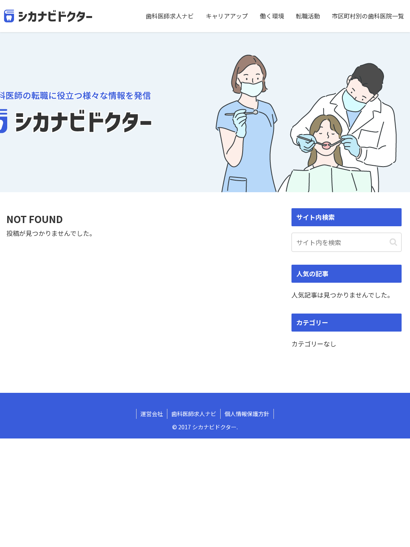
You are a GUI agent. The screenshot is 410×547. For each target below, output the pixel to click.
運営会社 (152, 414)
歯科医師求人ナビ (193, 414)
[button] (393, 242)
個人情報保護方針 (247, 414)
